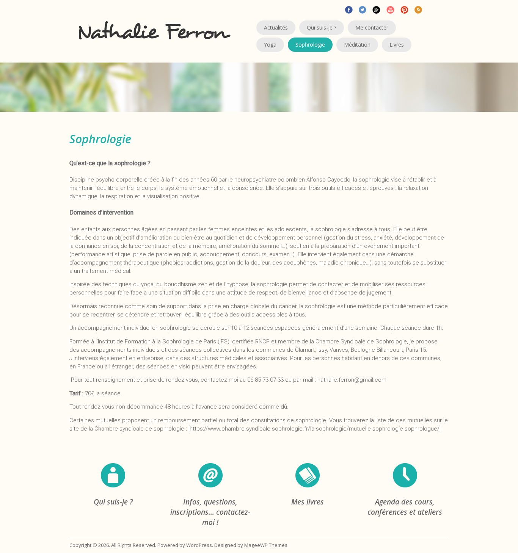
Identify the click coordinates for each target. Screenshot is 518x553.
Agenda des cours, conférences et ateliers (404, 507)
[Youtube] (390, 9)
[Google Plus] (376, 9)
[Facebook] (349, 9)
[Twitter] (362, 9)
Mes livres (307, 502)
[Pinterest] (404, 9)
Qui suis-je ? (113, 502)
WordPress (199, 545)
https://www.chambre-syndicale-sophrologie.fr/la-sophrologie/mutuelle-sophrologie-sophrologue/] (315, 428)
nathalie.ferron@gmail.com (351, 379)
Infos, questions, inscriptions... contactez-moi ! (210, 512)
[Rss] (418, 9)
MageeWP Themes (265, 545)
